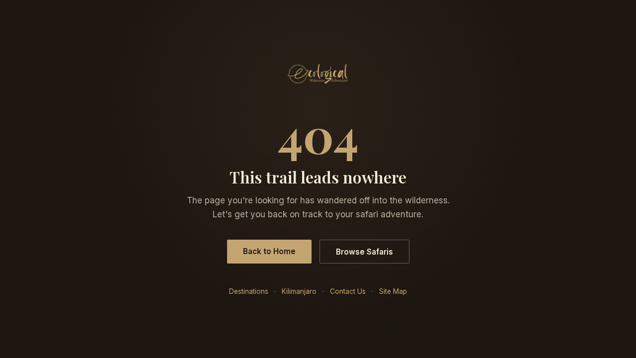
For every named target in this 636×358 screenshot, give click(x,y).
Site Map (393, 291)
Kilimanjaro (299, 291)
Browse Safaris (364, 252)
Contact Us (348, 291)
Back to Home (269, 251)
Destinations (248, 291)
